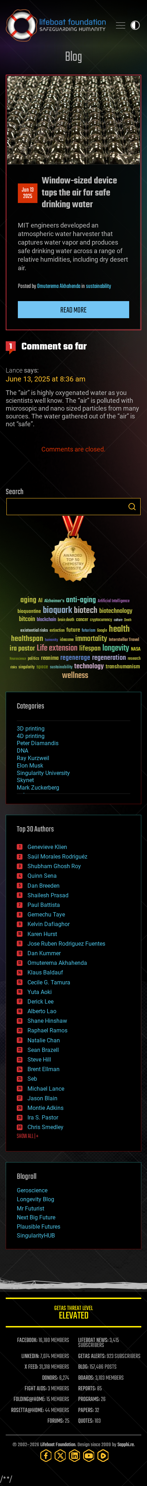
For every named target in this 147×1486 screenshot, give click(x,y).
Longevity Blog (35, 1199)
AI (40, 601)
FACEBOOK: (27, 1340)
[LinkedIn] (74, 1455)
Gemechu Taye (46, 914)
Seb (32, 1078)
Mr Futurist (30, 1208)
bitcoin (27, 619)
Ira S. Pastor (42, 1117)
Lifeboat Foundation (57, 1445)
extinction (57, 631)
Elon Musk (30, 765)
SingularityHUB (36, 1235)
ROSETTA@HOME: (27, 1410)
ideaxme (67, 640)
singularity (27, 667)
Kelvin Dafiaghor (48, 924)
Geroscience (32, 1190)
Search (132, 506)
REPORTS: (87, 1389)
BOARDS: (86, 1378)
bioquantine (29, 611)
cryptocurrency (101, 620)
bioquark (57, 610)
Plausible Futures (38, 1226)
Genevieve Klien (47, 847)
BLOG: (83, 1367)
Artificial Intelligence (114, 601)
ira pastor (22, 649)
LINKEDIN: (30, 1356)
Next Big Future (36, 1217)
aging (28, 600)
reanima (50, 658)
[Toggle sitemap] (120, 25)
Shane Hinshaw (47, 1020)
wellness (75, 675)
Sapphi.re (125, 1445)
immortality (91, 639)
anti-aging (81, 600)
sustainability (98, 286)
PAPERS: (86, 1410)
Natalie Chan (43, 1040)
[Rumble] (103, 1455)
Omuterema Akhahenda (58, 286)
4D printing (31, 736)
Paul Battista (43, 905)
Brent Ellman (43, 1069)
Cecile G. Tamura (48, 982)
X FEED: (31, 1367)
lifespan (90, 649)
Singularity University (43, 773)
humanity (51, 640)
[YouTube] (89, 1455)
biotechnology (115, 611)
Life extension (57, 648)
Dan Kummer (44, 953)
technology (89, 667)
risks (13, 667)
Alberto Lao (41, 1011)
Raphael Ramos (47, 1030)
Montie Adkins (45, 1108)
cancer (82, 620)
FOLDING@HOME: (29, 1399)
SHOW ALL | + (28, 1136)
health (119, 629)
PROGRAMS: (89, 1399)
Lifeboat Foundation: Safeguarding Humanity (56, 25)
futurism (88, 631)
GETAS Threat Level (73, 1314)
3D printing (31, 728)
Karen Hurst (42, 934)
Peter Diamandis (38, 743)
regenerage (75, 658)
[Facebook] (46, 1455)
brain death (66, 620)
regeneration (109, 658)
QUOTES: (85, 1421)
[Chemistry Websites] (73, 550)
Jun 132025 (28, 193)
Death (127, 620)
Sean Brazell (43, 1050)
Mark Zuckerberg (38, 787)
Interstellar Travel (124, 640)
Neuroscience (18, 659)
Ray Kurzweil (33, 758)
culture (118, 620)
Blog (73, 57)
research (134, 659)
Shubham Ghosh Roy (54, 866)
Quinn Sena (42, 875)
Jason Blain (42, 1098)
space (42, 667)
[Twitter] (60, 1455)
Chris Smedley (45, 1127)
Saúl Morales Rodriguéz (57, 856)
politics (33, 659)
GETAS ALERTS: (92, 1356)
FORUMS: (55, 1421)
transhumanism (123, 666)
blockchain (46, 620)
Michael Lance (45, 1088)
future (73, 630)
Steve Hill (39, 1059)
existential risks (34, 631)
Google (102, 631)
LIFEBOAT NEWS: (93, 1340)
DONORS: (50, 1378)
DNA (22, 750)
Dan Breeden (43, 885)
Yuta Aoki (39, 992)
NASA (136, 649)
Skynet (25, 780)
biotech (85, 610)
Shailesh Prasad (48, 895)
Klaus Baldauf (45, 972)
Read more (73, 310)
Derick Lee (40, 1001)
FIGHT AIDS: (36, 1389)
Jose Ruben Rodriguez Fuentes (66, 943)
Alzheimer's (54, 601)
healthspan (27, 639)
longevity (115, 648)
